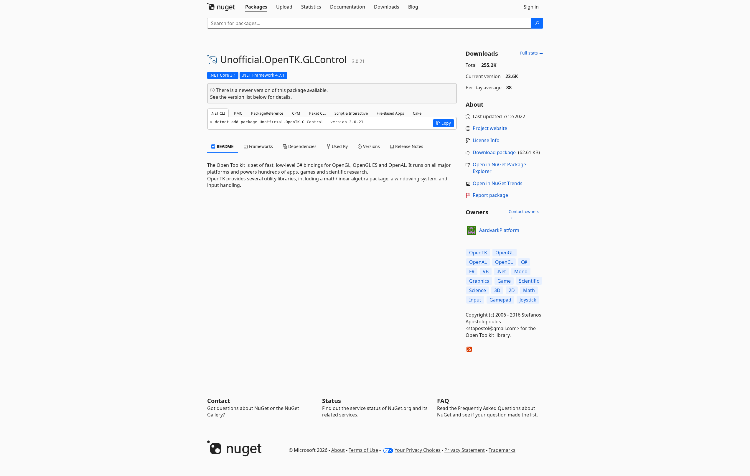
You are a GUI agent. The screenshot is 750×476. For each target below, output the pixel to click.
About (338, 450)
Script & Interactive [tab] (351, 113)
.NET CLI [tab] (218, 113)
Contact (218, 401)
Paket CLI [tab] (317, 113)
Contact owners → (524, 214)
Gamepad (500, 300)
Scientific (529, 281)
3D (497, 290)
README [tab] (225, 146)
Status (331, 401)
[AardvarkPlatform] (471, 230)
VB (486, 271)
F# (471, 271)
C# (524, 262)
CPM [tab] (296, 113)
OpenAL (478, 262)
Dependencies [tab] (302, 146)
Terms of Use (363, 450)
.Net (501, 271)
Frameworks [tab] (260, 146)
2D (512, 290)
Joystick (528, 300)
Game (504, 281)
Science (477, 290)
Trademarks (502, 450)
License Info (486, 140)
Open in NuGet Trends (497, 183)
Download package (494, 152)
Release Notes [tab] (408, 146)
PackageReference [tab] (267, 113)
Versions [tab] (371, 146)
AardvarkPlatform (499, 230)
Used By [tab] (339, 146)
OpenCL (504, 262)
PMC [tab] (238, 113)
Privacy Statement (464, 450)
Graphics (479, 281)
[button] (443, 123)
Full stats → (531, 53)
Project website (490, 128)
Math (529, 290)
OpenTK (478, 252)
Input (475, 300)
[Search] (537, 23)
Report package (490, 195)
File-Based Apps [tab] (390, 113)
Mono (521, 271)
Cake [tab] (417, 113)
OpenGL (504, 252)
